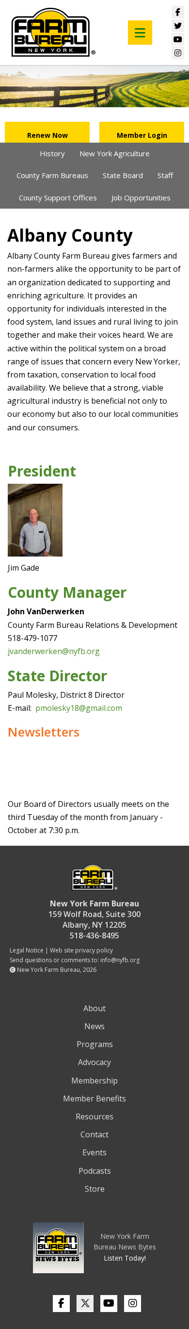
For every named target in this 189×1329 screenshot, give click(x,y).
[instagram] (132, 1303)
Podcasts (95, 1170)
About (94, 1008)
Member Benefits (94, 1098)
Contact (94, 1134)
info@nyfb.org (120, 960)
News (94, 1026)
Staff (165, 175)
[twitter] (85, 1303)
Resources (94, 1116)
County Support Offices (58, 197)
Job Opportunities (141, 197)
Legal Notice (27, 950)
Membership (94, 1080)
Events (94, 1152)
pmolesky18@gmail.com (78, 708)
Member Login (142, 135)
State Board (123, 175)
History (52, 153)
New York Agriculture (114, 153)
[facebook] (61, 1303)
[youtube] (108, 1303)
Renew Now (47, 135)
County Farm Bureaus (52, 175)
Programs (95, 1044)
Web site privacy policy (81, 950)
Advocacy (94, 1062)
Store (95, 1188)
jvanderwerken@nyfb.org (54, 651)
